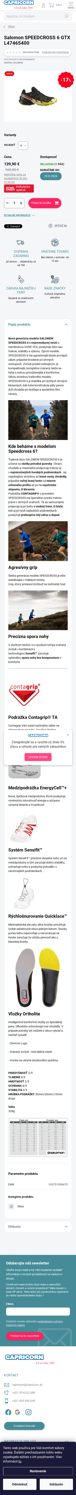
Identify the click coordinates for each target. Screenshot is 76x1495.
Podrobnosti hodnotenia (55, 52)
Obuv (20, 1206)
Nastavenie (38, 1471)
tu (19, 1461)
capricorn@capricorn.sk (27, 1384)
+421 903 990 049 (23, 1400)
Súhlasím (56, 1484)
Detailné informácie (17, 215)
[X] (17, 1411)
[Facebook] (7, 1411)
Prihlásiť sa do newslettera (24, 1336)
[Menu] (71, 5)
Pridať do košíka (41, 203)
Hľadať (67, 16)
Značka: (13, 63)
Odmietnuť (19, 1484)
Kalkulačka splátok (23, 188)
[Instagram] (27, 1411)
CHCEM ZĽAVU (38, 756)
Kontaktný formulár (24, 1426)
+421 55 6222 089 (23, 1392)
